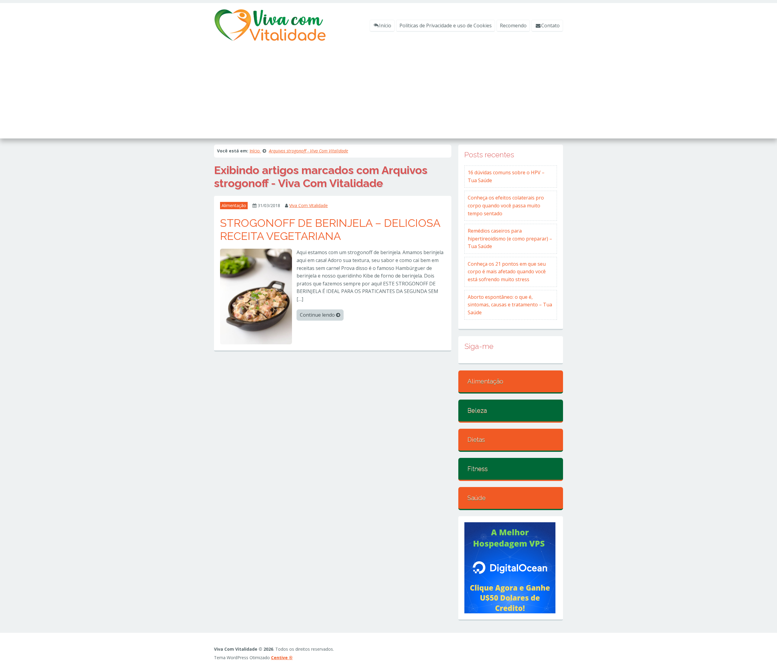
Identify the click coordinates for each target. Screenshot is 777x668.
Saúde (476, 498)
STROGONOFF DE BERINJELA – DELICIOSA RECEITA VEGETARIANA (330, 229)
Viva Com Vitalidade (308, 205)
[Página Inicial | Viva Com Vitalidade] (270, 24)
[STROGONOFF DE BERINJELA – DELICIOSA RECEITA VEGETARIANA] (256, 296)
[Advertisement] (388, 86)
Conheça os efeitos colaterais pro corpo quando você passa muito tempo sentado (506, 205)
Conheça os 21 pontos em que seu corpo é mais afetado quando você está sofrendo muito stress (507, 272)
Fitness (477, 468)
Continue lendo (318, 315)
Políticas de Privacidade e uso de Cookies (445, 25)
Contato (550, 25)
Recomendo (513, 25)
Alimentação (234, 205)
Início (385, 25)
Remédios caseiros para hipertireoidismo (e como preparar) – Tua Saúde (510, 238)
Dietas (476, 439)
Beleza (477, 410)
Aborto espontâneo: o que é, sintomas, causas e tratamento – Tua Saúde (510, 305)
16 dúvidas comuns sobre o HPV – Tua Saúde (506, 176)
